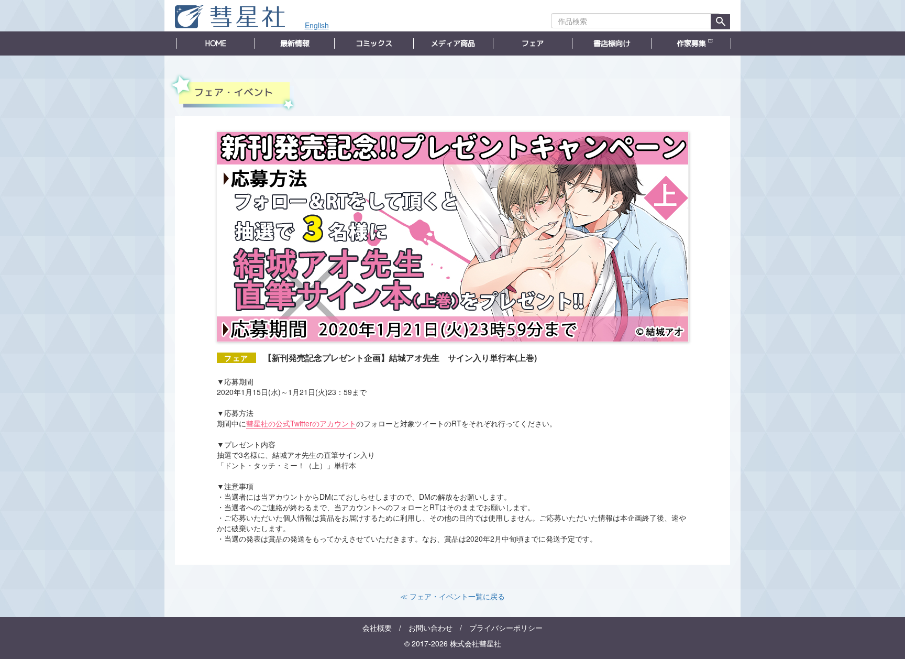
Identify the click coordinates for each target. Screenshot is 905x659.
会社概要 (377, 627)
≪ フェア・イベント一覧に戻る (452, 596)
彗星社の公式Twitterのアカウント (301, 423)
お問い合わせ (430, 627)
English (317, 25)
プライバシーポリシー (506, 627)
